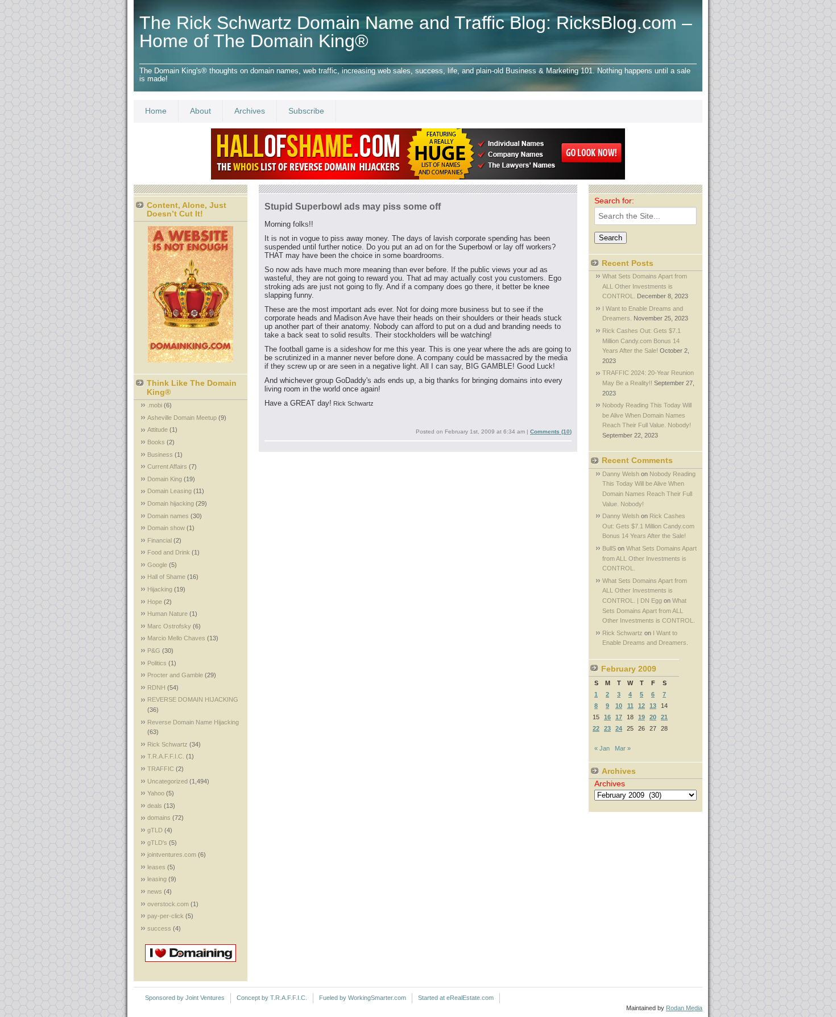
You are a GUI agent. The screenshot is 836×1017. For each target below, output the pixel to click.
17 (618, 717)
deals (154, 805)
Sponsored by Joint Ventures (185, 997)
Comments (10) (551, 431)
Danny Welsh (620, 473)
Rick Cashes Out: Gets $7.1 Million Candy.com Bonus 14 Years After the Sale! (641, 340)
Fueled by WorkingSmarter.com (362, 997)
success (159, 928)
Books (156, 442)
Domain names (168, 515)
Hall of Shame (166, 576)
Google (157, 564)
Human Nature (167, 613)
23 (607, 728)
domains (159, 817)
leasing (157, 879)
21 (664, 717)
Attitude (157, 429)
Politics (157, 663)
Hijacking (159, 589)
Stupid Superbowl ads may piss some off (352, 206)
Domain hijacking (170, 503)
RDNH (156, 687)
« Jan (602, 748)
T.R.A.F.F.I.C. (165, 756)
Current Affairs (167, 466)
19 (641, 717)
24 (618, 728)
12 (641, 705)
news (154, 891)
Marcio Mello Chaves (176, 638)
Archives (249, 110)
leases (156, 867)
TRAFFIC (160, 768)
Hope (154, 601)
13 (652, 705)
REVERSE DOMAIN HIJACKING (192, 699)
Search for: (614, 200)
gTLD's (157, 842)
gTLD (155, 830)
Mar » (623, 748)
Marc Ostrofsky (169, 626)
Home (156, 110)
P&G (153, 650)
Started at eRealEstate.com (456, 997)
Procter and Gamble (175, 675)
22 (596, 728)
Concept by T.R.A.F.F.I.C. (272, 997)
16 (607, 717)
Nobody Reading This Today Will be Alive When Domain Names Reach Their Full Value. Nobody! (647, 415)
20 (652, 717)
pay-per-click (165, 915)
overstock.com (168, 904)
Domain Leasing (169, 490)
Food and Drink (168, 552)
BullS (609, 548)
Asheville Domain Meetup (182, 417)
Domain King (164, 479)
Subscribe (306, 110)
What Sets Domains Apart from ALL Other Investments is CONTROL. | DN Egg (644, 590)
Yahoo (155, 793)
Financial (159, 540)
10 (618, 705)
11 (630, 705)
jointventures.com (171, 854)
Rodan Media (684, 1008)
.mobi (154, 405)
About (200, 110)
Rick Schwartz (167, 744)
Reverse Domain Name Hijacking (193, 722)
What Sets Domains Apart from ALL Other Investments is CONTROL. (644, 286)
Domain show (166, 527)
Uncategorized (167, 781)
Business (160, 454)
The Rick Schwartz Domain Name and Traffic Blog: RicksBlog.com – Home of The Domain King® (415, 31)
